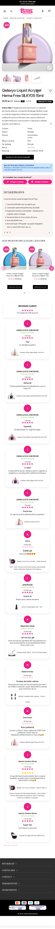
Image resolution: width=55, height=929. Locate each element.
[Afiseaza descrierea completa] (51, 123)
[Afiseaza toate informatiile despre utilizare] (49, 232)
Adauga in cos (15, 287)
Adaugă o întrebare (41, 182)
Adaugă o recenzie (17, 182)
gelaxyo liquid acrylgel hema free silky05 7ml (40, 275)
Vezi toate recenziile (10, 845)
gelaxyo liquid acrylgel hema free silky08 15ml (14, 275)
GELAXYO (31, 147)
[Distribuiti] (4, 233)
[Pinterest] (10, 233)
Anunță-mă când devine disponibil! (18, 157)
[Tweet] (7, 233)
